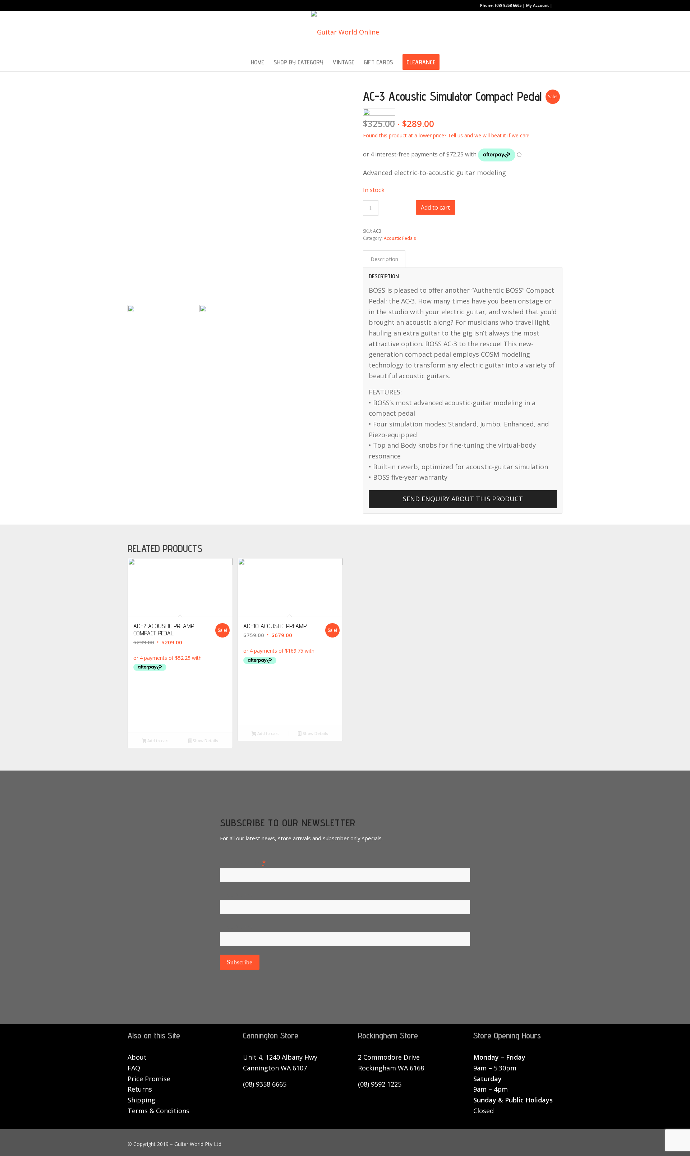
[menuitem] (257, 62)
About (137, 1057)
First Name (236, 894)
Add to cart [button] (157, 740)
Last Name (236, 926)
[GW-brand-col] (345, 32)
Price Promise (149, 1078)
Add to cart (435, 207)
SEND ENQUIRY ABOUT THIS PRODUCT (463, 498)
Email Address (243, 862)
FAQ (134, 1068)
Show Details (205, 740)
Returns (140, 1089)
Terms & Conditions (158, 1110)
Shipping (141, 1100)
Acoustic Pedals (400, 238)
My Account (537, 5)
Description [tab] (384, 258)
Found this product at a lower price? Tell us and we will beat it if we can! (446, 135)
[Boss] (180, 708)
